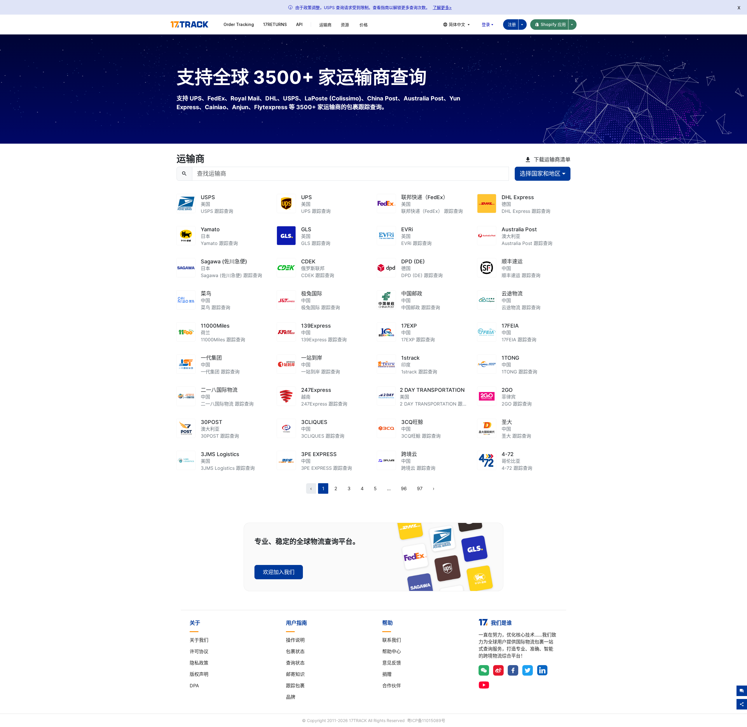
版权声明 (199, 674)
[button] (389, 488)
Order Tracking (239, 24)
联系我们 (391, 640)
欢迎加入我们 (278, 572)
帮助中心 (391, 651)
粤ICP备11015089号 (426, 720)
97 (420, 488)
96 (404, 488)
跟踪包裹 (295, 685)
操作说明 (295, 640)
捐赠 (387, 674)
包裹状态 (295, 651)
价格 (363, 24)
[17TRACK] (189, 24)
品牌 (290, 697)
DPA (194, 685)
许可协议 (199, 651)
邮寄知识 (295, 674)
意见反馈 (391, 663)
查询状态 (295, 663)
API (299, 24)
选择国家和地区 (540, 173)
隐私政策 (199, 663)
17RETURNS (275, 24)
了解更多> (442, 7)
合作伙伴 (391, 685)
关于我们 (199, 640)
